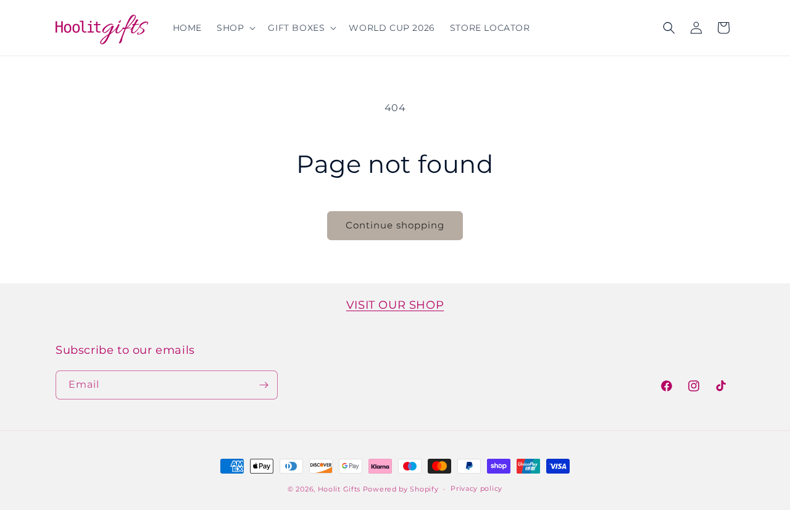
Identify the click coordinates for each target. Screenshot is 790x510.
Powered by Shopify (401, 489)
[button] (234, 28)
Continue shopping (395, 225)
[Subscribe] (263, 384)
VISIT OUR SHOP (395, 305)
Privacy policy (476, 488)
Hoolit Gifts (339, 489)
